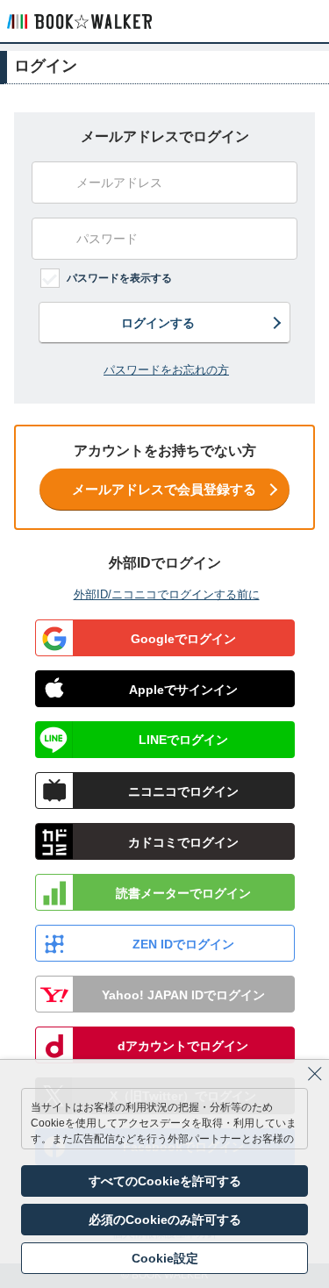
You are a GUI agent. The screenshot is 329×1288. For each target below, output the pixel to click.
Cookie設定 (165, 1258)
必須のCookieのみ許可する (165, 1220)
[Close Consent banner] (315, 1074)
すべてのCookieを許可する (165, 1181)
